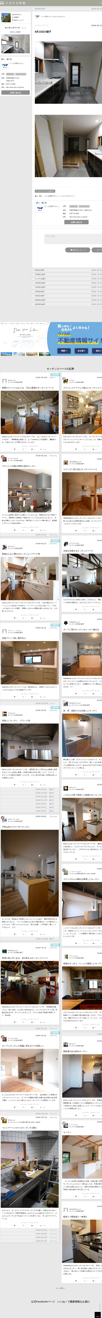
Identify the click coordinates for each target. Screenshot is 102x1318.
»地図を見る (10, 81)
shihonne (15, 14)
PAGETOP (98, 1315)
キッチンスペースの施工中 (45, 191)
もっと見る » (60, 1288)
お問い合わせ (15, 93)
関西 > (64, 351)
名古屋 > (81, 351)
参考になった (79, 250)
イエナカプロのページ (67, 196)
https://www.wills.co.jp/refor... (15, 87)
